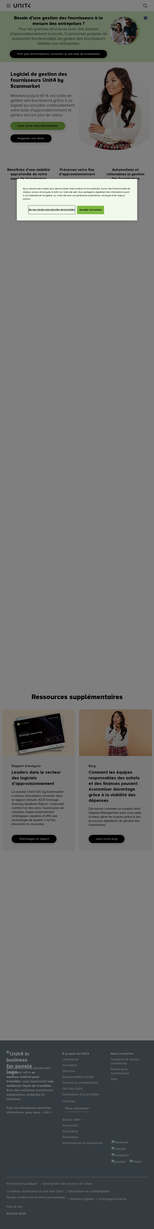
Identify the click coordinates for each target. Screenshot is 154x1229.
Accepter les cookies (90, 210)
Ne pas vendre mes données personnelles (52, 209)
